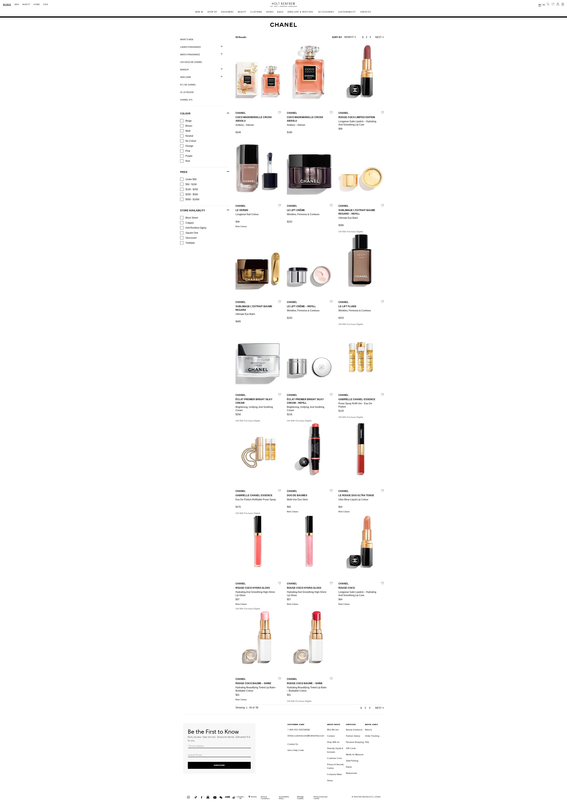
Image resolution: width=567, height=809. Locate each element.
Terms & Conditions (265, 798)
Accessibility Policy (284, 798)
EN (540, 4)
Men (17, 4)
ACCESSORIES (326, 12)
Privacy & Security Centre (335, 766)
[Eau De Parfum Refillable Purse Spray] (258, 452)
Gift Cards (351, 748)
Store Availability (192, 210)
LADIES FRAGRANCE (190, 47)
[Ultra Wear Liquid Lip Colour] (361, 452)
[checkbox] (181, 120)
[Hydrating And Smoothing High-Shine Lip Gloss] (258, 545)
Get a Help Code (295, 750)
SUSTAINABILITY (347, 12)
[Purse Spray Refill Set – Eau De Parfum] (361, 356)
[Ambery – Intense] (258, 74)
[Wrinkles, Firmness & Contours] (309, 167)
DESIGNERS (227, 12)
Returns (368, 729)
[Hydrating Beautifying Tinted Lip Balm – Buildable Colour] (309, 640)
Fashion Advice (353, 736)
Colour (185, 113)
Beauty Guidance (354, 729)
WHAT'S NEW (186, 39)
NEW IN (199, 12)
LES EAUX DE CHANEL (191, 62)
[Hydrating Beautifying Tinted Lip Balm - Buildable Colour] (258, 640)
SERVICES (365, 12)
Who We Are (333, 729)
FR (544, 5)
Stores (330, 780)
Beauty (26, 4)
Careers (331, 736)
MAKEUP (184, 69)
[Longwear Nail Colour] (258, 167)
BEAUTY (242, 12)
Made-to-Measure (354, 754)
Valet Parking (352, 760)
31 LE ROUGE (187, 92)
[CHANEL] (283, 26)
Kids (45, 4)
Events (349, 767)
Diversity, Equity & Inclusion (335, 750)
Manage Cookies (300, 798)
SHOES (270, 12)
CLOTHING (256, 12)
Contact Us (292, 744)
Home (37, 4)
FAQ (367, 742)
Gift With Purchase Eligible (356, 219)
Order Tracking (372, 736)
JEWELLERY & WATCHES (300, 12)
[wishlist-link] (553, 4)
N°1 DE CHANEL (188, 84)
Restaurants (351, 773)
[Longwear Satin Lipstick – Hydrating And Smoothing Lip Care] (361, 74)
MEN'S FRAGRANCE (190, 54)
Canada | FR (240, 797)
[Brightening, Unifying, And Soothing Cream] (258, 356)
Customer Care (334, 758)
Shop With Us (333, 742)
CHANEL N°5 (186, 100)
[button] (350, 37)
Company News (334, 774)
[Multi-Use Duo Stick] (309, 452)
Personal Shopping (355, 742)
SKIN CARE (185, 77)
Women (7, 5)
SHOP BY (212, 12)
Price (184, 172)
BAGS (280, 12)
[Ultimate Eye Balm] (361, 167)
